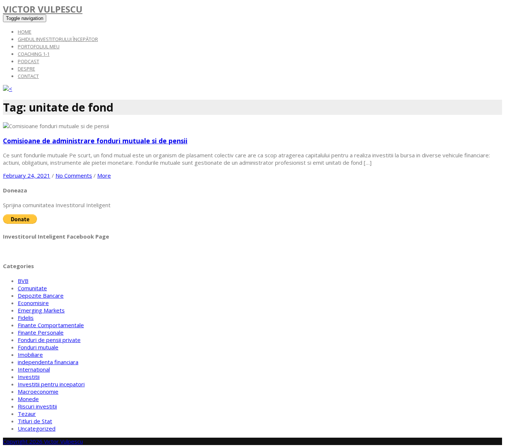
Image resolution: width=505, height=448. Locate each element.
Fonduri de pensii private (49, 339)
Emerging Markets (41, 310)
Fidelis (26, 317)
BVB (23, 280)
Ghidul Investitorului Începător (58, 39)
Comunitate (32, 288)
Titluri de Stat (35, 421)
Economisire (33, 303)
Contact (28, 76)
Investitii (29, 376)
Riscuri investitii (37, 406)
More (104, 175)
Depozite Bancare (41, 295)
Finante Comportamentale (51, 325)
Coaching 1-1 (34, 54)
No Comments (73, 175)
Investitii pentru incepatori (51, 384)
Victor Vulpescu (42, 9)
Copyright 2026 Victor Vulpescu (43, 441)
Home (24, 31)
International (34, 369)
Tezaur (27, 413)
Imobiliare (30, 354)
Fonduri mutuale (38, 347)
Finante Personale (41, 332)
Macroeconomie (38, 391)
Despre (26, 68)
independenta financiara (48, 362)
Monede (28, 399)
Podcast (28, 61)
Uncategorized (36, 428)
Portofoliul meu (39, 46)
